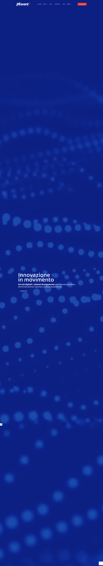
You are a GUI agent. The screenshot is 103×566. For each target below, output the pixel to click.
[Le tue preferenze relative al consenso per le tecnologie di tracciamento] (1, 424)
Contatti (69, 4)
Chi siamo (39, 4)
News (64, 4)
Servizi (44, 4)
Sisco (50, 4)
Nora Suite (57, 4)
